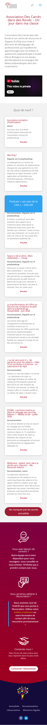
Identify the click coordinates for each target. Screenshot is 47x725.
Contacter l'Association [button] (23, 668)
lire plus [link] (23, 142)
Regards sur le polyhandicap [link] (20, 159)
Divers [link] (10, 126)
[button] (40, 6)
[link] (11, 5)
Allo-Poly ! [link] (12, 155)
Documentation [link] (14, 213)
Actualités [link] (14, 706)
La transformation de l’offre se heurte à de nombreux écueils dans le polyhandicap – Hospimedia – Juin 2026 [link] (22, 307)
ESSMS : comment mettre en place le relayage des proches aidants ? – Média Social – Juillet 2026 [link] (22, 413)
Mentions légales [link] (31, 710)
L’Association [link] (13, 710)
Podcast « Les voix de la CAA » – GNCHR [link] (23, 203)
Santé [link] (24, 471)
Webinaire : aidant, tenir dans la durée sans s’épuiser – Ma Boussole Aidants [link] (22, 465)
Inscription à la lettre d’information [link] (17, 121)
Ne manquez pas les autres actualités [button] (23, 511)
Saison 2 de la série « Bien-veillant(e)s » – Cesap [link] (20, 256)
